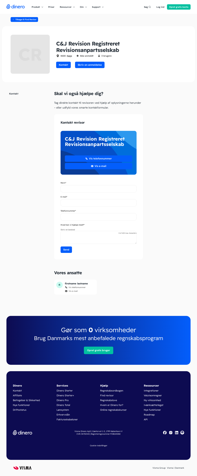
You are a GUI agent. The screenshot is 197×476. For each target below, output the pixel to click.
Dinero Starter (65, 390)
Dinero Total (63, 405)
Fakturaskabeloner (67, 419)
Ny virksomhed (152, 400)
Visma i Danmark (175, 468)
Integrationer (151, 390)
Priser (51, 7)
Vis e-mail (100, 166)
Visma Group (159, 468)
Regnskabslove (108, 400)
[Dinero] (15, 7)
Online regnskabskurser (113, 409)
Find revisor (107, 395)
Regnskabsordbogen (111, 390)
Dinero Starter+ (65, 395)
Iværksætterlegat (153, 405)
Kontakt (63, 64)
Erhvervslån (63, 414)
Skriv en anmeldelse (90, 64)
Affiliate (17, 395)
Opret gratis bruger (98, 350)
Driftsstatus (19, 409)
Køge (69, 55)
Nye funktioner (21, 405)
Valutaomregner (153, 395)
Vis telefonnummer (100, 158)
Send (66, 249)
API (146, 419)
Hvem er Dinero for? (111, 405)
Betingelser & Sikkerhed (26, 400)
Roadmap (149, 414)
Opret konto (178, 7)
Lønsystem (63, 409)
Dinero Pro (63, 400)
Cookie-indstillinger (98, 445)
